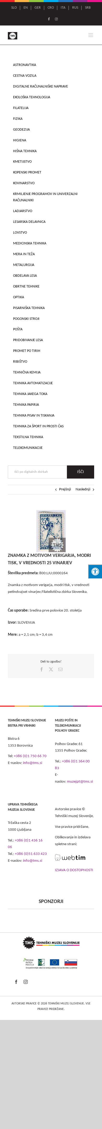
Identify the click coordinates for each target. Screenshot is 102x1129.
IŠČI (80, 472)
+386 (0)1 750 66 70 (30, 756)
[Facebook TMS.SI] (49, 19)
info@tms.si (32, 763)
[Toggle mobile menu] (91, 35)
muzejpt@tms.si (80, 782)
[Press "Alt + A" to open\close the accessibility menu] (95, 571)
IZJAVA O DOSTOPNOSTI (74, 870)
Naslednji (83, 489)
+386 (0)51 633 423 (31, 854)
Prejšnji (65, 489)
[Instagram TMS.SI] (56, 19)
